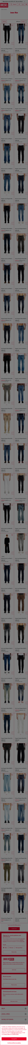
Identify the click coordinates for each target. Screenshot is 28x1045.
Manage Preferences (16, 1032)
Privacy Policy (6, 1034)
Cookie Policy (15, 1034)
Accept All (14, 1038)
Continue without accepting (14, 1042)
